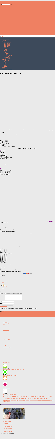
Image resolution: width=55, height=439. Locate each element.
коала (26, 398)
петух (28, 400)
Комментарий (2, 299)
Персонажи (5, 15)
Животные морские (7, 10)
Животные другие (6, 12)
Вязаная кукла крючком (6, 362)
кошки (28, 398)
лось (38, 398)
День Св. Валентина (9, 20)
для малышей (9, 398)
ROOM (4, 6)
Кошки (5, 28)
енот (17, 398)
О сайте (3, 32)
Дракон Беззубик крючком (7, 421)
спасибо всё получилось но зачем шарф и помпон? (11, 375)
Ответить (3, 289)
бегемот (46, 396)
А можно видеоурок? (6, 388)
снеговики (44, 400)
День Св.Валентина (22, 396)
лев (35, 398)
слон (41, 400)
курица (34, 398)
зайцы (23, 398)
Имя (1, 301)
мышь (9, 400)
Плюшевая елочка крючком (7, 426)
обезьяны (12, 400)
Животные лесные (7, 9)
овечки (14, 400)
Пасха (6, 19)
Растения (5, 16)
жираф (20, 398)
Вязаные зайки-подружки (7, 354)
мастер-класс (48, 398)
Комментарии (4, 281)
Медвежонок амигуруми (7, 347)
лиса (37, 398)
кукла (31, 398)
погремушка (34, 400)
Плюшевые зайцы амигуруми (7, 331)
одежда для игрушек (19, 400)
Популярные (4, 24)
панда (27, 400)
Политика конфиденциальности (7, 34)
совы (50, 400)
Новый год (7, 18)
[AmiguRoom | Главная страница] (2, 1)
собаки (48, 400)
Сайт (1, 304)
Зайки (5, 26)
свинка (39, 400)
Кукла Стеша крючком (6, 339)
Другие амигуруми (7, 22)
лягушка (42, 398)
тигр (52, 400)
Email (1, 303)
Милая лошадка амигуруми (7, 431)
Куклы (5, 14)
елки (16, 398)
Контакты (3, 33)
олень (24, 400)
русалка (37, 400)
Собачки (5, 29)
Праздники (5, 17)
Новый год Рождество (32, 396)
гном (6, 398)
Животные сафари (7, 11)
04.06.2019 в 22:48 (5, 286)
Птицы (5, 13)
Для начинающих (6, 25)
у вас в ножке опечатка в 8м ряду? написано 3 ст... (11, 394)
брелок (48, 396)
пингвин (31, 400)
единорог (14, 398)
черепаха (8, 401)
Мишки (5, 27)
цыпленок (5, 401)
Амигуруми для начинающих (10, 396)
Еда (4, 51)
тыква (3, 401)
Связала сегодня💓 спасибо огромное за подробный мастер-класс (13, 369)
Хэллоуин (7, 21)
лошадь (40, 398)
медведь (3, 275)
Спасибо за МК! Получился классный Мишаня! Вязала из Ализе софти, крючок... (15, 381)
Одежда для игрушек (7, 23)
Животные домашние (7, 8)
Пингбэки (3, 282)
